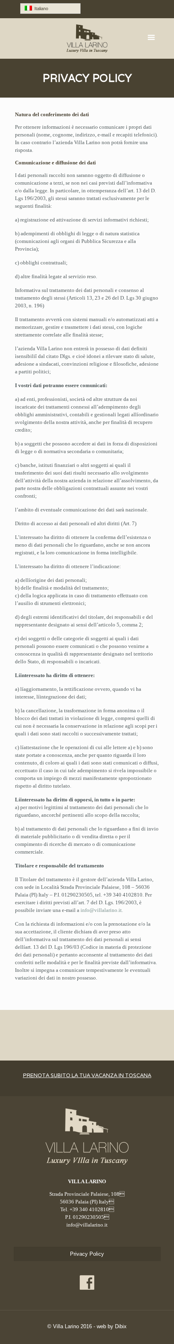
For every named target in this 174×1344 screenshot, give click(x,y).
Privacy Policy (87, 1254)
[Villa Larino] (87, 38)
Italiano (40, 8)
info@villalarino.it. (102, 910)
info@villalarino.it (87, 1225)
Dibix (121, 1326)
